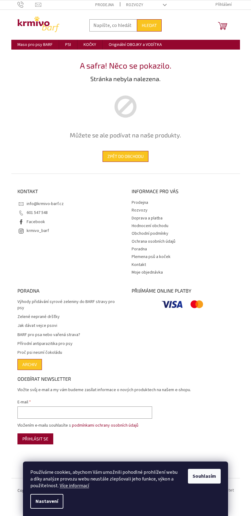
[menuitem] (35, 45)
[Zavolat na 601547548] (26, 4)
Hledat (149, 25)
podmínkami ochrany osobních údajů (105, 425)
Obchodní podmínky (150, 233)
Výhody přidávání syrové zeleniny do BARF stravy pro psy (66, 305)
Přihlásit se (35, 438)
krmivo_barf (38, 231)
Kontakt (139, 265)
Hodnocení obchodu (150, 226)
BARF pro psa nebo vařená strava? (48, 335)
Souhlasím (204, 476)
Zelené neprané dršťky (38, 317)
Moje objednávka (147, 272)
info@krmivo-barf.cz (45, 204)
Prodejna (104, 5)
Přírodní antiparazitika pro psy (45, 344)
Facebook (36, 222)
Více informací (74, 485)
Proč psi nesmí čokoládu (39, 353)
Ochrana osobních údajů (153, 241)
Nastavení (47, 501)
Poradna (139, 249)
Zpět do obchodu (125, 156)
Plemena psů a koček (151, 257)
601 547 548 (37, 213)
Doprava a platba (147, 218)
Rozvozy (134, 5)
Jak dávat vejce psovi (37, 326)
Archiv (29, 364)
